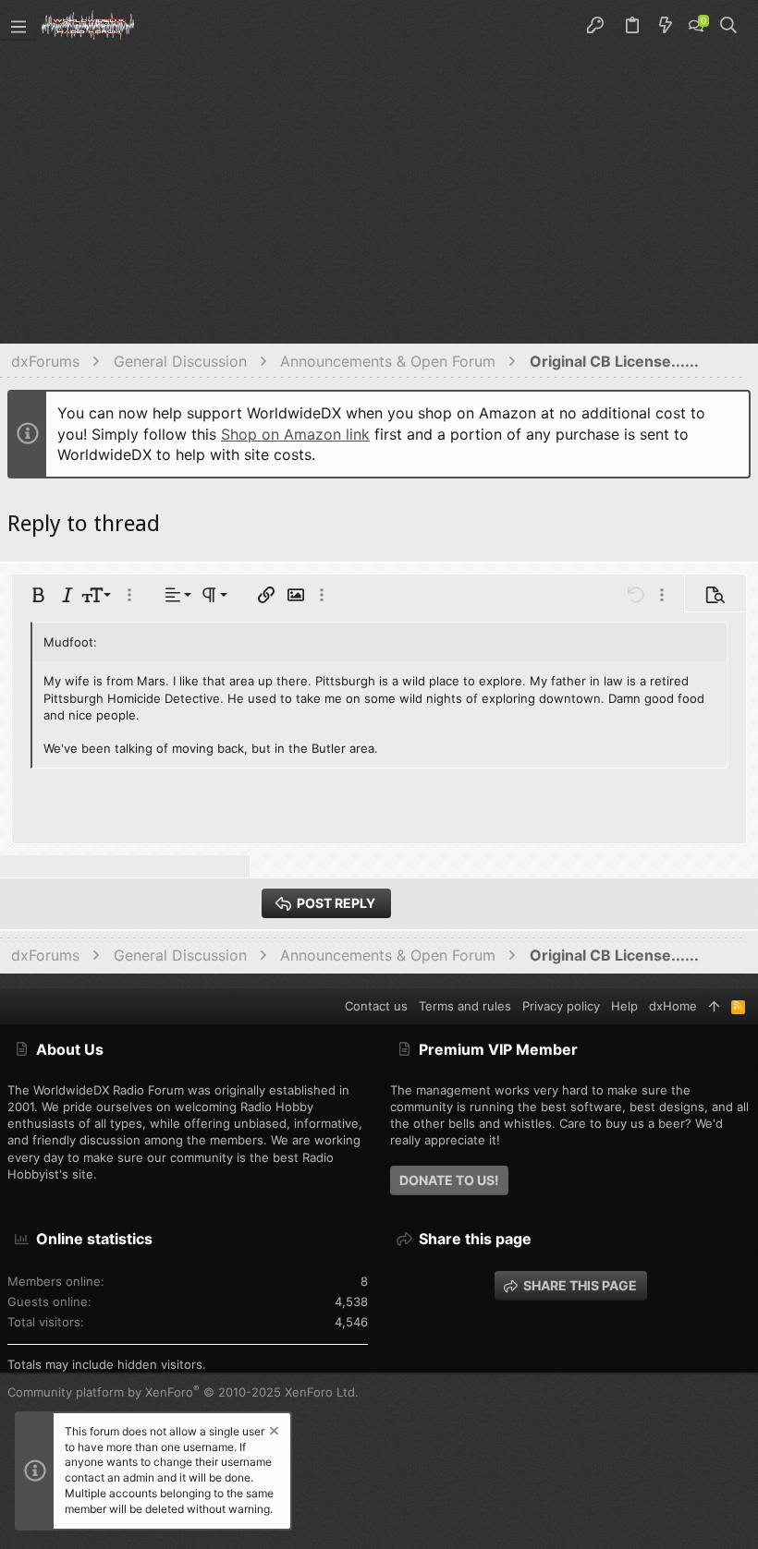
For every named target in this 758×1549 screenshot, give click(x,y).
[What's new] (665, 26)
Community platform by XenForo (183, 1392)
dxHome (673, 1005)
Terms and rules (465, 1005)
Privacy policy (561, 1005)
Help (624, 1005)
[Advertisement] (379, 190)
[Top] (714, 1006)
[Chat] (696, 26)
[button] (18, 26)
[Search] (729, 26)
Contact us (376, 1005)
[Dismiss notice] (272, 1433)
